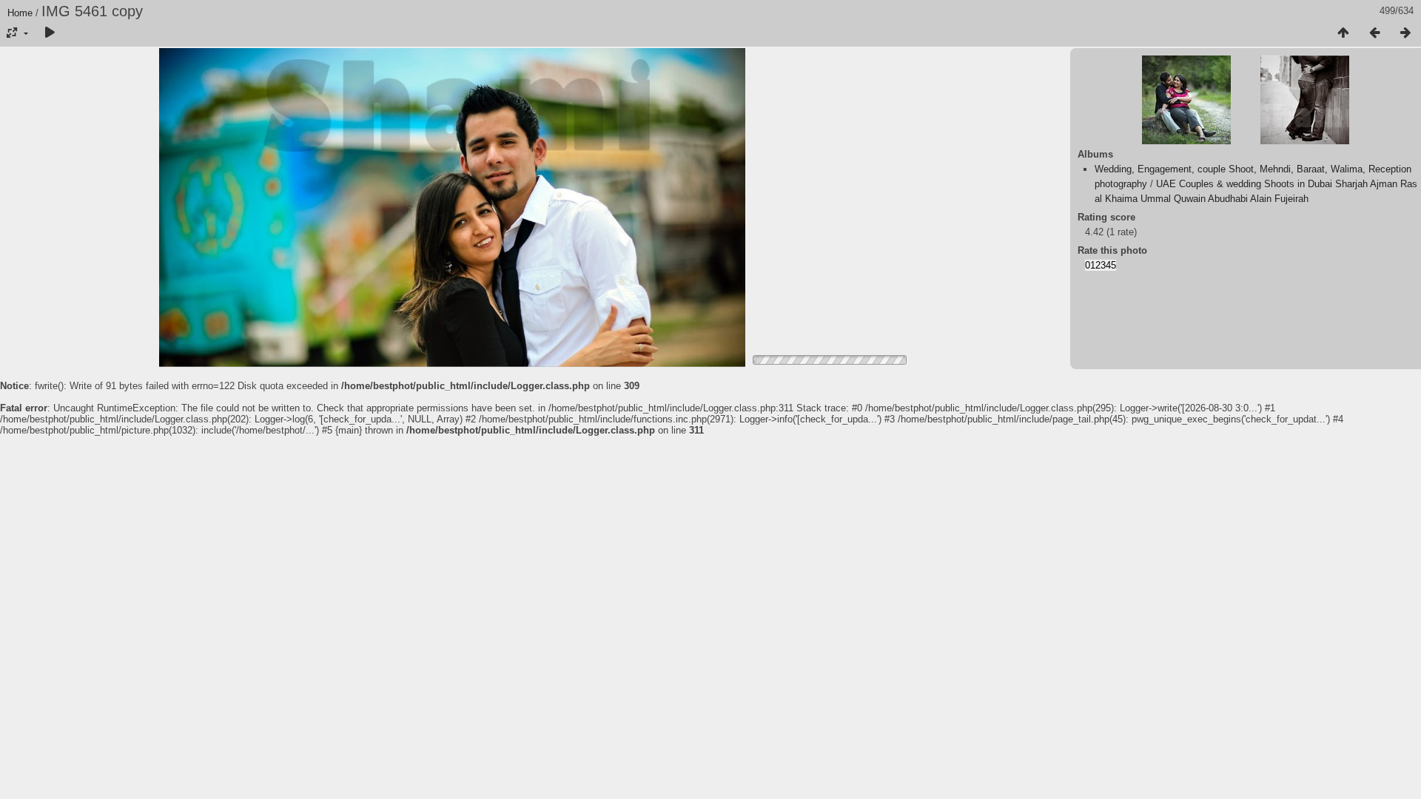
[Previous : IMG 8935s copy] (1374, 33)
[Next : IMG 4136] (1405, 33)
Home (20, 12)
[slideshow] (49, 33)
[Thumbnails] (1343, 33)
